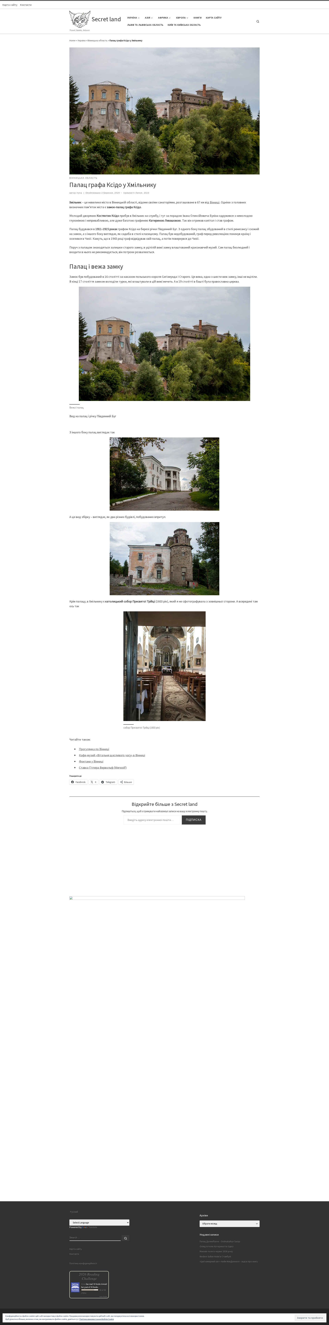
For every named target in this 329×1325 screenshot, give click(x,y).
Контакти (74, 1254)
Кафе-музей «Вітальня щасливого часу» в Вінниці (112, 755)
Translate (92, 1227)
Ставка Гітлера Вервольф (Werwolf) (103, 768)
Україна (82, 40)
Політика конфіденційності (83, 1263)
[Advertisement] (164, 1177)
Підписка (194, 819)
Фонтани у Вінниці (91, 761)
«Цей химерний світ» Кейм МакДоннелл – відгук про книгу (229, 1261)
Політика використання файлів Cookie (96, 1319)
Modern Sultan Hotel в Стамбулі (215, 1256)
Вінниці (215, 202)
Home (72, 40)
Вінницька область (97, 40)
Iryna (79, 193)
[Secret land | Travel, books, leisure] (79, 18)
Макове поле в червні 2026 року (216, 1251)
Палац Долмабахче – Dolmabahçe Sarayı (220, 1241)
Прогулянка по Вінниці (94, 749)
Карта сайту (75, 1249)
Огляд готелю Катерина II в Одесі (216, 1246)
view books (103, 1296)
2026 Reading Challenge (89, 1276)
